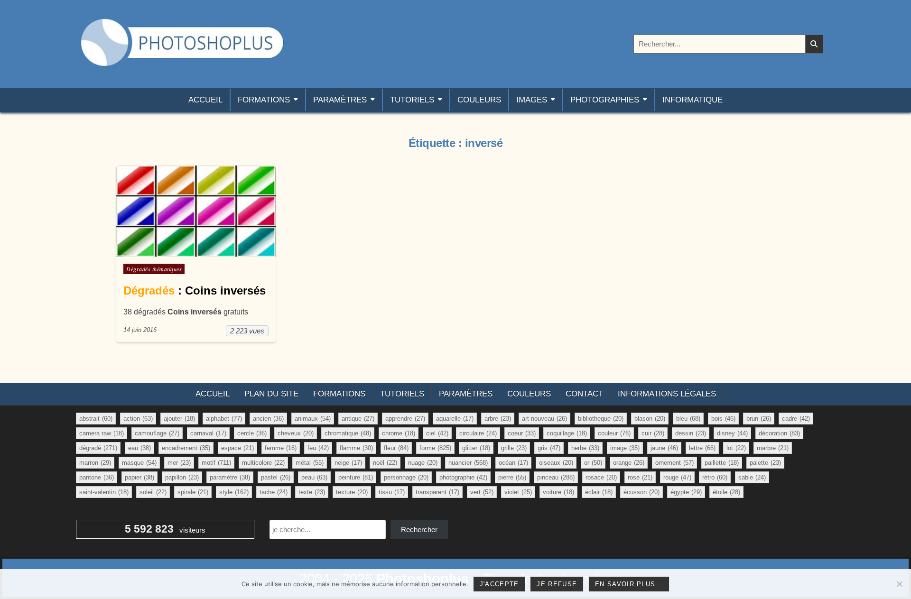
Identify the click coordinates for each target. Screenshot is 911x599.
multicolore (263, 462)
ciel (437, 433)
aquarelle (455, 418)
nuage (422, 462)
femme (281, 448)
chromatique (348, 433)
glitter (476, 448)
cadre (796, 418)
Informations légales (667, 393)
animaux (313, 418)
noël (385, 462)
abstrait (95, 418)
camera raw (101, 433)
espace (237, 448)
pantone (96, 477)
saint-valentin (104, 492)
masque (139, 462)
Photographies (604, 99)
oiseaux (556, 462)
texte (311, 492)
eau (139, 448)
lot (736, 448)
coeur (522, 433)
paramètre (230, 477)
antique (358, 418)
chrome (398, 433)
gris (549, 448)
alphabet (224, 418)
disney (732, 433)
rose (640, 477)
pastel (275, 477)
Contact (584, 393)
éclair (599, 492)
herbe (585, 448)
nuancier (468, 462)
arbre (497, 418)
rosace (601, 477)
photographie (463, 477)
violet (518, 492)
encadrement (186, 448)
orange (628, 462)
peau (314, 477)
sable (752, 477)
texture (352, 492)
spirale (192, 492)
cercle (252, 433)
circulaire (478, 433)
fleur (396, 448)
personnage (406, 477)
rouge (677, 477)
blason (649, 418)
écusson (641, 492)
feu (318, 448)
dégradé (98, 448)
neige (348, 462)
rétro (714, 477)
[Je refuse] (899, 584)
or (593, 462)
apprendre (405, 418)
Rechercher (419, 529)
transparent (437, 492)
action (138, 418)
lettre (702, 448)
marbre (773, 448)
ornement (674, 462)
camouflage (157, 433)
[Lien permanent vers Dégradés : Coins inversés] (196, 211)
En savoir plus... (629, 584)
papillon (182, 477)
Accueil (205, 99)
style (234, 492)
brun (758, 418)
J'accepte (499, 584)
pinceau (556, 477)
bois (723, 418)
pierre (512, 477)
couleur (614, 433)
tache (274, 492)
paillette (722, 462)
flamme (356, 448)
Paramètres (340, 99)
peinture (355, 477)
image (625, 448)
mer (179, 462)
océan (513, 462)
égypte (686, 492)
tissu (392, 492)
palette (765, 462)
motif (216, 462)
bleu (688, 418)
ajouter (179, 418)
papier (139, 477)
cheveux (296, 433)
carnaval (208, 433)
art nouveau (544, 418)
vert (481, 492)
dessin (690, 433)
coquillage (567, 433)
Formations (264, 99)
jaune (664, 448)
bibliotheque (600, 418)
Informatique (692, 99)
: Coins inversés (194, 290)
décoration (779, 433)
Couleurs (479, 99)
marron (95, 462)
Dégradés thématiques (154, 269)
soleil (153, 492)
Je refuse (557, 584)
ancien (268, 418)
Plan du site (271, 393)
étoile (726, 492)
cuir (652, 433)
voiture (558, 492)
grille (514, 448)
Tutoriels (412, 99)
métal (310, 462)
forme (435, 448)
